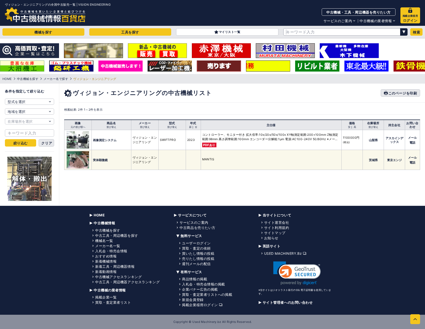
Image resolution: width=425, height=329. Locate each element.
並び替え (111, 126)
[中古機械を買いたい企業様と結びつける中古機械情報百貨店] (45, 14)
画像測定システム (105, 140)
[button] (297, 273)
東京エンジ (394, 160)
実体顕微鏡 (100, 160)
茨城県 (373, 160)
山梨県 (373, 140)
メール (412, 137)
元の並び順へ (78, 126)
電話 (412, 142)
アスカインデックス (394, 140)
